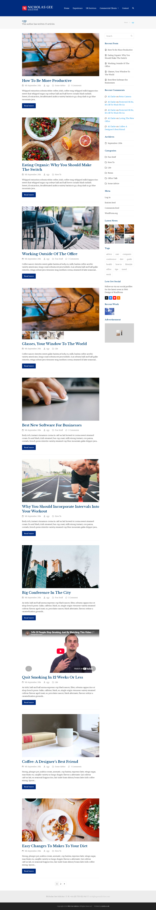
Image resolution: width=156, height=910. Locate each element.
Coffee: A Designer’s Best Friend (50, 762)
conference (111, 259)
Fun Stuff (59, 259)
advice (109, 254)
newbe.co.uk (105, 906)
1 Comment (73, 598)
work (108, 274)
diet (121, 259)
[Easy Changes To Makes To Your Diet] (60, 820)
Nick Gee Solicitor (73, 906)
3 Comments (76, 85)
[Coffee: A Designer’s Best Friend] (60, 735)
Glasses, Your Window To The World (54, 344)
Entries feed (110, 202)
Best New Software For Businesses (52, 425)
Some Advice (60, 85)
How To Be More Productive (47, 81)
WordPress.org (111, 213)
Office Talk (112, 178)
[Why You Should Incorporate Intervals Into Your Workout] (60, 480)
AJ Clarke (112, 96)
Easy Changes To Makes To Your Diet (54, 846)
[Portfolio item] (109, 311)
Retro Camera (125, 96)
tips (116, 269)
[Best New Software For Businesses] (60, 399)
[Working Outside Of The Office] (60, 228)
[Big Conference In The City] (60, 566)
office (108, 269)
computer (127, 254)
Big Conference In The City (46, 593)
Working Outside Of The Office (49, 254)
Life (56, 349)
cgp (47, 85)
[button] (133, 8)
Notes (110, 173)
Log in (108, 197)
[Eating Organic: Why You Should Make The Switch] (60, 139)
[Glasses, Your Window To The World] (129, 229)
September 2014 (115, 143)
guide (129, 259)
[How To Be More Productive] (60, 54)
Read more (29, 106)
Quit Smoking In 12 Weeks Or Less (52, 677)
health (109, 264)
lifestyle (128, 264)
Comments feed (112, 208)
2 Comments (73, 430)
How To (58, 174)
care (117, 254)
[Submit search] (131, 36)
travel (124, 269)
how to (119, 264)
